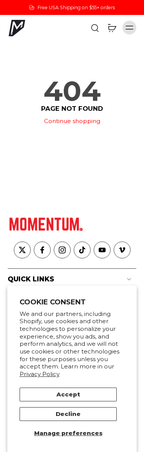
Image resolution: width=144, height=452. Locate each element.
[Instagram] (62, 250)
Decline (68, 413)
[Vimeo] (122, 250)
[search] (94, 27)
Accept (68, 394)
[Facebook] (42, 250)
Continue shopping (72, 121)
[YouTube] (102, 250)
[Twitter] (22, 250)
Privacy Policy (40, 374)
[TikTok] (82, 250)
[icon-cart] (111, 27)
